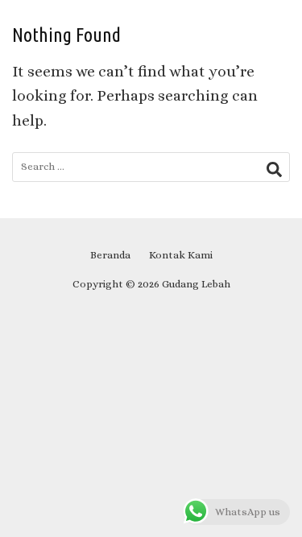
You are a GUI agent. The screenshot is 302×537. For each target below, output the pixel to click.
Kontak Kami (181, 255)
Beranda (110, 255)
